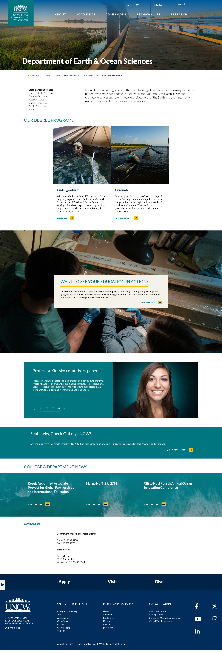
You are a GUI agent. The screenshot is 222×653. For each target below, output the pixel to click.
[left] (35, 409)
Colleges (47, 75)
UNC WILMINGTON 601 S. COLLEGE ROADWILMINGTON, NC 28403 (19, 620)
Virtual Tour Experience (160, 621)
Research (179, 14)
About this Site (65, 643)
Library (106, 621)
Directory (108, 627)
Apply (64, 581)
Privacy (61, 624)
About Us (33, 109)
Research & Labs (36, 99)
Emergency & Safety (67, 611)
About (60, 14)
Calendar (107, 614)
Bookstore (108, 618)
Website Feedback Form (112, 643)
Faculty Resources (37, 106)
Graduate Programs (38, 96)
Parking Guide (156, 614)
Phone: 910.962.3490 (67, 540)
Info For (158, 4)
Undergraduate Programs (41, 93)
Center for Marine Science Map (164, 618)
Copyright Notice (86, 643)
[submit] (188, 4)
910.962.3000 (12, 628)
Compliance (63, 621)
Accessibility (63, 618)
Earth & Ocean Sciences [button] (41, 89)
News (106, 611)
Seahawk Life (149, 14)
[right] (64, 409)
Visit (112, 581)
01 (41, 408)
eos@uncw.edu (64, 549)
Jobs (59, 614)
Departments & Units (90, 75)
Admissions (116, 14)
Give (159, 581)
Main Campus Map (158, 611)
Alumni (106, 624)
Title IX (61, 631)
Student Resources (38, 103)
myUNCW (133, 4)
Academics (86, 14)
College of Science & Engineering (66, 75)
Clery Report (63, 627)
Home (26, 75)
